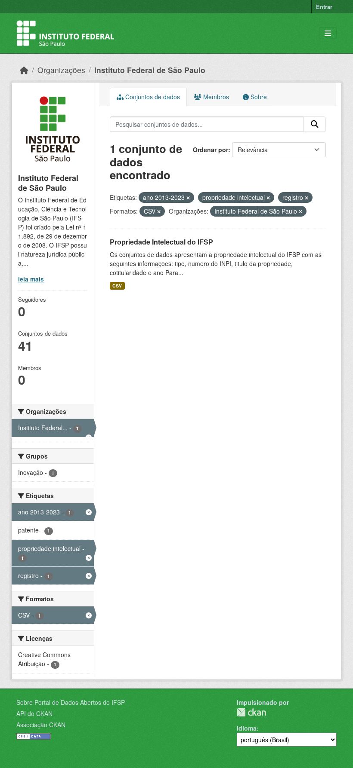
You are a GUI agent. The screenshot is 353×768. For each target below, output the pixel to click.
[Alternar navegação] (328, 33)
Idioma (247, 728)
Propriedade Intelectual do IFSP (161, 242)
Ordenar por (210, 149)
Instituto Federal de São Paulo (149, 69)
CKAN (251, 712)
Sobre (258, 96)
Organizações (61, 69)
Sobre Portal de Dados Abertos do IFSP (70, 702)
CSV (117, 285)
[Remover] (188, 197)
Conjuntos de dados (152, 96)
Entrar (324, 7)
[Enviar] (314, 124)
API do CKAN (34, 713)
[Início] (24, 69)
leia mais (31, 279)
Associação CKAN (40, 724)
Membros (215, 96)
